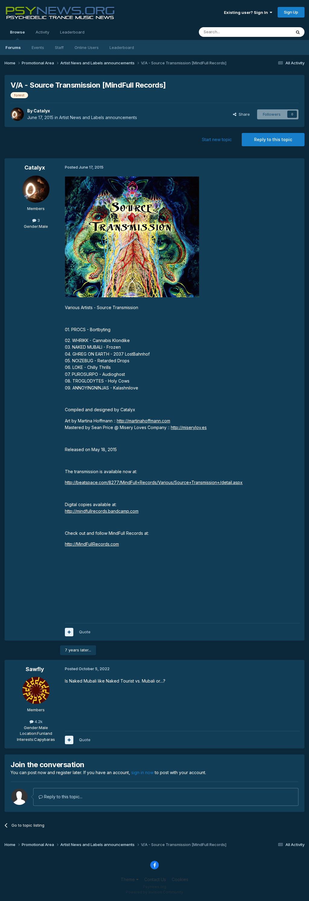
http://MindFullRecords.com (92, 544)
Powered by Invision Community (154, 892)
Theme (128, 879)
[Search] (297, 32)
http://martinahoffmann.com (143, 420)
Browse (17, 32)
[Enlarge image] (132, 236)
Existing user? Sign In (247, 12)
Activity (42, 32)
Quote (85, 631)
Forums (13, 47)
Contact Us (155, 879)
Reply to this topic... (62, 796)
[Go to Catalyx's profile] (17, 114)
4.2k (38, 721)
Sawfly (35, 669)
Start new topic (217, 139)
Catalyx (41, 110)
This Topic (273, 32)
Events (38, 47)
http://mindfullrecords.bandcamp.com (102, 511)
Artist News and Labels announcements (98, 117)
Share (243, 114)
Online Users (87, 47)
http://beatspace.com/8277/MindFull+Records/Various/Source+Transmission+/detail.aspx (154, 482)
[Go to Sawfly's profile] (35, 690)
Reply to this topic (273, 139)
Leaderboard (122, 47)
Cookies (180, 879)
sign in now (142, 772)
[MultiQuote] (69, 632)
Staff (59, 47)
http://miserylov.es (189, 427)
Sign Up (291, 12)
